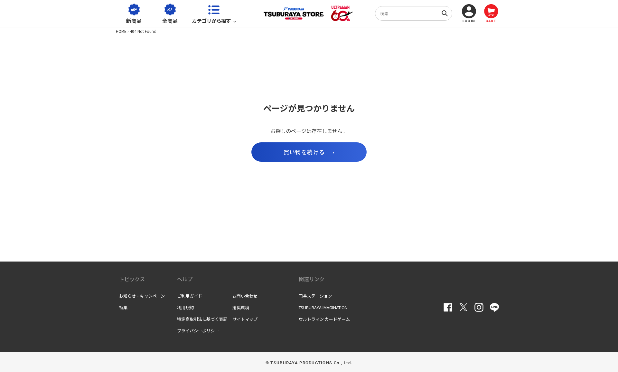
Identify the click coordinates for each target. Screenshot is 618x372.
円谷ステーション (315, 296)
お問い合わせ (245, 296)
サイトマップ (245, 319)
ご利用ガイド (189, 296)
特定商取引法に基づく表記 (202, 319)
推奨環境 (240, 307)
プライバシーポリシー (198, 331)
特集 (123, 307)
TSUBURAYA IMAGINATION (323, 307)
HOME (121, 31)
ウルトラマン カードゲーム (324, 319)
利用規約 (185, 307)
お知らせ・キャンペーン (142, 296)
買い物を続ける (304, 152)
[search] (413, 13)
